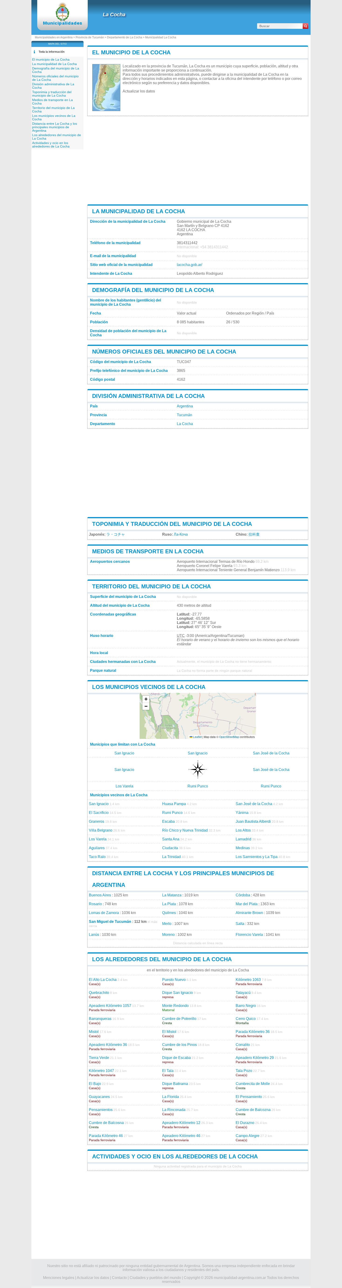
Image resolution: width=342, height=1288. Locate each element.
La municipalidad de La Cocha (138, 211)
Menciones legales (58, 1278)
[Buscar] (305, 26)
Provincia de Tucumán (90, 37)
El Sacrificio (99, 813)
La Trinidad (171, 857)
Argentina (185, 406)
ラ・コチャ (115, 534)
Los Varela (124, 786)
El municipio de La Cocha (131, 52)
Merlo (166, 924)
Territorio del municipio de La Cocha (151, 586)
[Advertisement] (58, 233)
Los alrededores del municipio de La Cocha (162, 959)
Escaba (168, 821)
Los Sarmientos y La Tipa (257, 857)
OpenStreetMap (229, 737)
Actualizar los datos (139, 91)
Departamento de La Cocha (124, 37)
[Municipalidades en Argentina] (62, 24)
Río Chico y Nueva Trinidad (185, 830)
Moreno (168, 935)
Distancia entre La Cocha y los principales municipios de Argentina (54, 127)
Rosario (95, 904)
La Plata (169, 904)
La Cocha (114, 14)
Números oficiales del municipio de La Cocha (164, 351)
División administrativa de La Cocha (148, 396)
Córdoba (243, 895)
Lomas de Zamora (104, 913)
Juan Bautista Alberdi (253, 821)
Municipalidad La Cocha (160, 37)
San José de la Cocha (271, 753)
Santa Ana (170, 839)
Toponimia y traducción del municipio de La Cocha (172, 524)
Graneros (96, 821)
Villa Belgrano (100, 830)
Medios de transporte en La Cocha (148, 551)
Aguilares (97, 848)
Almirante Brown (249, 913)
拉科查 (254, 534)
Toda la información (51, 51)
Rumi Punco (198, 786)
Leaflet (197, 737)
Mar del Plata (247, 904)
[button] (145, 699)
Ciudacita (170, 848)
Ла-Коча (181, 534)
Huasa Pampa (174, 804)
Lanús (94, 935)
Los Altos (243, 830)
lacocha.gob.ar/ (189, 265)
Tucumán (184, 415)
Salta (240, 924)
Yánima (242, 813)
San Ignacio (124, 753)
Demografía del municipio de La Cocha (153, 290)
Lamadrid (243, 839)
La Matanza (171, 895)
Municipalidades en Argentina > (55, 37)
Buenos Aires (100, 895)
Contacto (119, 1278)
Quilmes (169, 913)
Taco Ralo (97, 857)
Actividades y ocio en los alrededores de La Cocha (175, 1156)
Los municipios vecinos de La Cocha (148, 687)
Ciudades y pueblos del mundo (155, 1278)
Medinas (243, 848)
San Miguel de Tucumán (110, 922)
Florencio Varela (249, 935)
